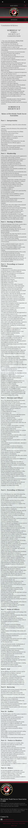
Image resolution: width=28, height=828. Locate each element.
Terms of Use (15, 823)
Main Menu (14, 5)
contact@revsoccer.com (8, 819)
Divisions (14, 19)
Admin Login (14, 825)
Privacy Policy (22, 823)
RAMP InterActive (7, 823)
